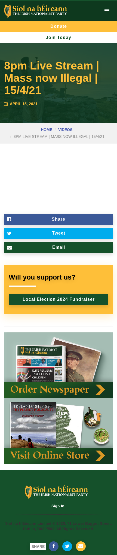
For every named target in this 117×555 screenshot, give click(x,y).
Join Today (58, 37)
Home (46, 130)
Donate (58, 26)
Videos (65, 130)
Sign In (57, 506)
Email (58, 247)
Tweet (58, 233)
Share (58, 219)
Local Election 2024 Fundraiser (59, 299)
